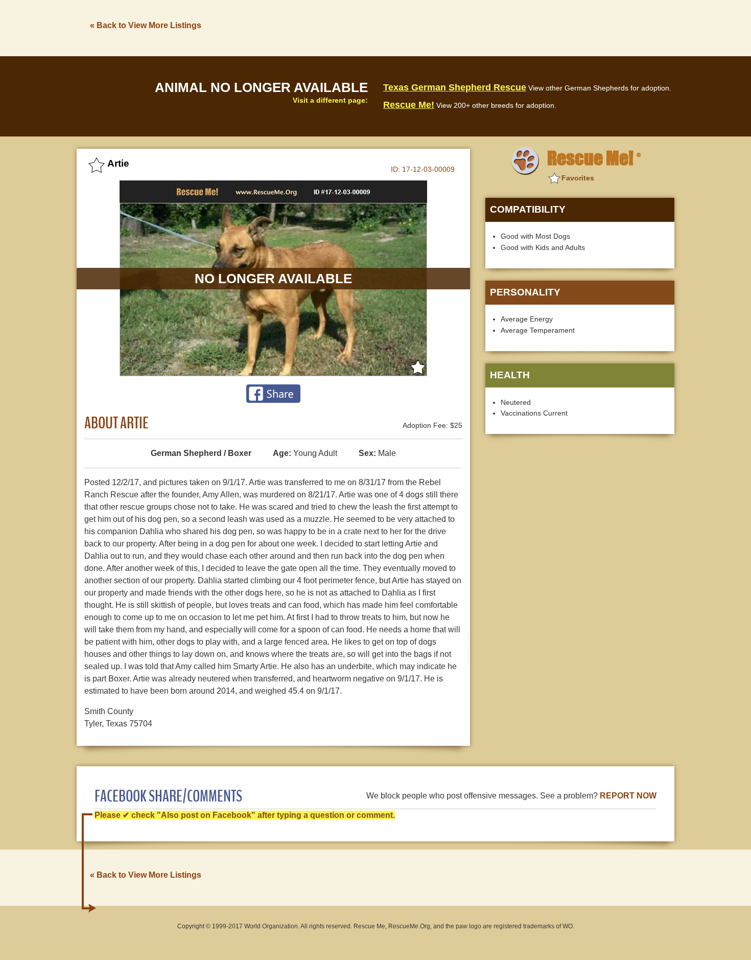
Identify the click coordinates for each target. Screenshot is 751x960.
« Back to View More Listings (145, 25)
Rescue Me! (408, 105)
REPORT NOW (628, 795)
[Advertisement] (488, 27)
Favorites (577, 178)
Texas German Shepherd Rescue (454, 87)
